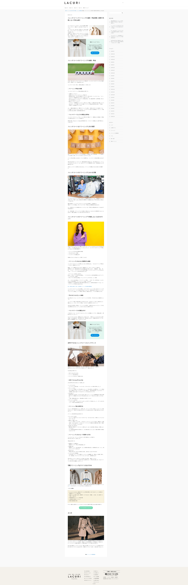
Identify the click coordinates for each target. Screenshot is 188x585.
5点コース (80, 7)
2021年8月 (112, 100)
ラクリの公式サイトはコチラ (86, 507)
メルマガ (108, 577)
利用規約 (112, 577)
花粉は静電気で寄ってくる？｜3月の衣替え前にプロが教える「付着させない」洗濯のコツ (117, 22)
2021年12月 (113, 89)
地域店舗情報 (97, 578)
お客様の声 (96, 574)
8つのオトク (87, 574)
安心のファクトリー (88, 580)
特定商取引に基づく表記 (107, 578)
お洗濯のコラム (113, 127)
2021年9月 (112, 97)
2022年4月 (112, 83)
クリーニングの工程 (88, 578)
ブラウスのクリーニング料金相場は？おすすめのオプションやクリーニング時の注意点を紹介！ (117, 36)
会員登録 (104, 577)
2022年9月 (112, 75)
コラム (112, 135)
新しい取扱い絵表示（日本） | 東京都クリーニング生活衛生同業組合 (80, 286)
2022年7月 (112, 81)
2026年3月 (112, 51)
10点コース (66, 7)
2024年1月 (112, 64)
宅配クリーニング (113, 141)
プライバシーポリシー (115, 578)
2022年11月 (113, 70)
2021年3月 (112, 108)
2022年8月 (112, 78)
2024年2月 (112, 62)
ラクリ (70, 485)
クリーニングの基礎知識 (91, 554)
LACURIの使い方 (88, 576)
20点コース (71, 7)
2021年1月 (112, 113)
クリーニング (113, 130)
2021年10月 (113, 94)
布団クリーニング (86, 7)
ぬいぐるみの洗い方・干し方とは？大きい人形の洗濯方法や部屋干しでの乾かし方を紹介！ (117, 31)
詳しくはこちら (95, 52)
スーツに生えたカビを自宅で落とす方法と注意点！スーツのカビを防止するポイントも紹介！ (117, 26)
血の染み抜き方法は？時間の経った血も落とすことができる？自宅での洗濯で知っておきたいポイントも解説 (117, 41)
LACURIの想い (87, 571)
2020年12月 (113, 116)
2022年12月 (113, 67)
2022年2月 (112, 86)
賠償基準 (116, 577)
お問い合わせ (97, 580)
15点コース (76, 7)
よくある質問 (97, 576)
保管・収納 (112, 138)
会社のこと (96, 571)
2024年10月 (113, 59)
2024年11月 (113, 56)
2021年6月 (112, 105)
